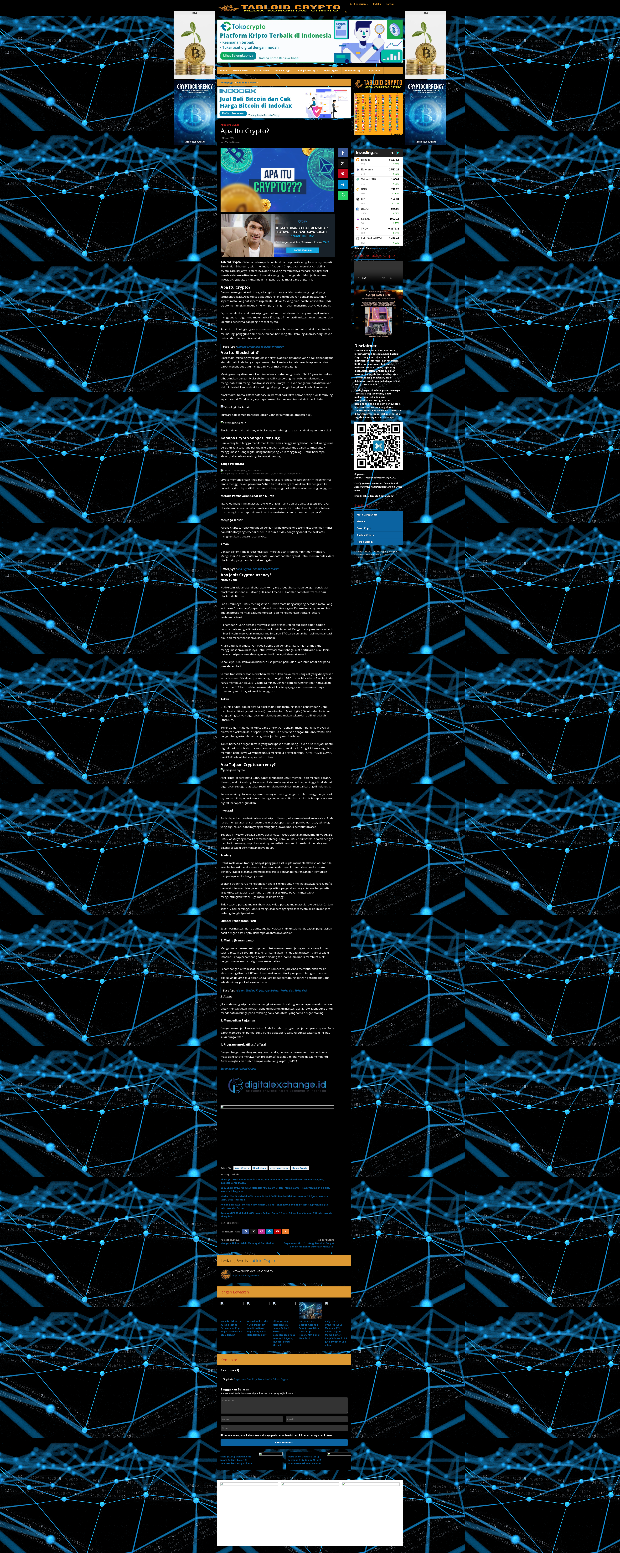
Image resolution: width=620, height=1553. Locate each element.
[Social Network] (345, 12)
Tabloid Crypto (262, 1260)
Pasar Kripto (364, 528)
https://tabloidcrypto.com (245, 1275)
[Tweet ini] (343, 163)
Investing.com (379, 248)
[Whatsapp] (343, 195)
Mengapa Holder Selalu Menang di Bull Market (247, 1241)
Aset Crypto (242, 1168)
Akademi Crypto (230, 124)
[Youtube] (277, 1231)
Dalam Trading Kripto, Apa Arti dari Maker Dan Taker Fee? (272, 990)
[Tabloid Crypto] (279, 8)
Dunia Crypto (299, 1168)
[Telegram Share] (343, 184)
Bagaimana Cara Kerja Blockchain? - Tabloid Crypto (261, 1379)
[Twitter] (253, 1231)
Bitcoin (361, 521)
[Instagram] (261, 1231)
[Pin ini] (343, 173)
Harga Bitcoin (365, 541)
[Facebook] (245, 1231)
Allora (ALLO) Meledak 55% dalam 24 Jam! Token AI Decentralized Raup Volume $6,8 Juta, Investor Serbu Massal (236, 1463)
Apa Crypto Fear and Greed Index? (258, 569)
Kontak (370, 557)
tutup (194, 12)
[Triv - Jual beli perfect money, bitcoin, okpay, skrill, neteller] (278, 235)
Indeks (359, 557)
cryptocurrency (279, 1168)
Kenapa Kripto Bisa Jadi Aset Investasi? (260, 346)
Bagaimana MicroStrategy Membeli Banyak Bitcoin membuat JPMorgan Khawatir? (309, 1243)
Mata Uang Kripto (367, 514)
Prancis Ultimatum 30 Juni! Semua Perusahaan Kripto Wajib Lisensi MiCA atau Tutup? (231, 1328)
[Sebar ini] (343, 152)
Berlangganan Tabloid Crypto (238, 1068)
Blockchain (259, 1168)
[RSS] (285, 1231)
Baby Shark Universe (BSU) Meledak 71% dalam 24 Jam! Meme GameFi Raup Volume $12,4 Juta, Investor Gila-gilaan (304, 1463)
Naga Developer (385, 554)
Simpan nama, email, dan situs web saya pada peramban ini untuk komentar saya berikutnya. (278, 1435)
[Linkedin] (269, 1231)
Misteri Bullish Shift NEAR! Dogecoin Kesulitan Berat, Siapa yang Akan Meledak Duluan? (258, 1328)
